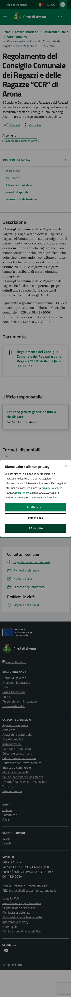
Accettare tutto (35, 507)
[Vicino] (66, 465)
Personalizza (35, 518)
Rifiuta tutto (36, 528)
